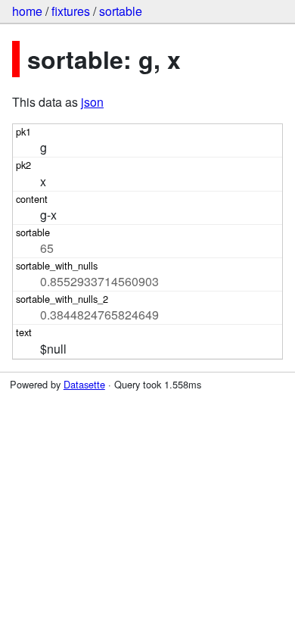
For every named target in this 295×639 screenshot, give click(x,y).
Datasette (84, 384)
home (27, 11)
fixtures (70, 11)
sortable (120, 11)
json (92, 102)
